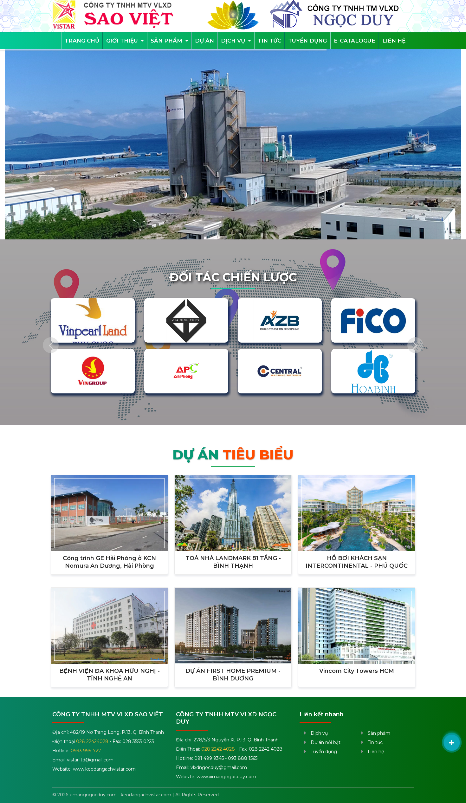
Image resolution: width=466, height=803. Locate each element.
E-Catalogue (354, 40)
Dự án (204, 40)
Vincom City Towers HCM (356, 670)
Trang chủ (82, 40)
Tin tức (269, 40)
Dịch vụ (234, 40)
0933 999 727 (86, 750)
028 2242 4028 (218, 749)
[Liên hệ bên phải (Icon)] (452, 743)
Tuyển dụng (307, 40)
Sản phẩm (167, 40)
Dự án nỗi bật (325, 742)
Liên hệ (393, 40)
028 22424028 (92, 741)
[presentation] (51, 345)
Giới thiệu (122, 40)
